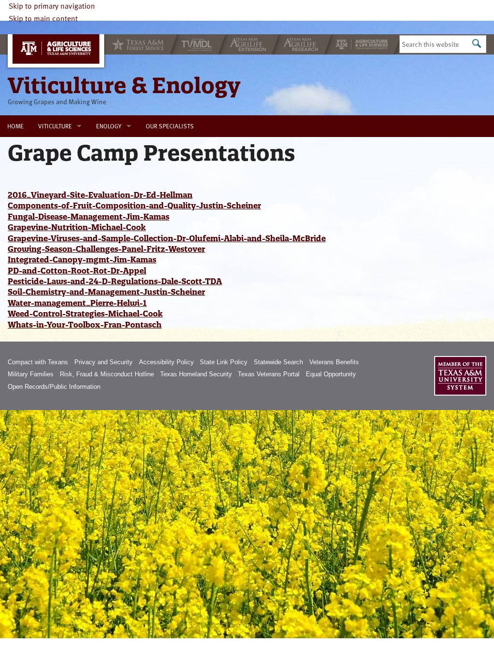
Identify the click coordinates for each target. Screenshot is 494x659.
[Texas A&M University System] (460, 376)
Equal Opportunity (331, 374)
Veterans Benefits (334, 362)
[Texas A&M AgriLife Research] (301, 44)
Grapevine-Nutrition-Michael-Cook (77, 227)
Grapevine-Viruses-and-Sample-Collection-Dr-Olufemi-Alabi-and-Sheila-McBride (167, 238)
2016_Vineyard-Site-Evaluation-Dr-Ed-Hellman (100, 195)
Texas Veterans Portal (269, 374)
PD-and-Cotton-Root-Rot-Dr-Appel (77, 270)
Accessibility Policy (166, 362)
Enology (109, 126)
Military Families (31, 374)
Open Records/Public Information (54, 386)
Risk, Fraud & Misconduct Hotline (107, 374)
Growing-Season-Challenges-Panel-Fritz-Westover (106, 249)
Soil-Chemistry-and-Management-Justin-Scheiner (106, 292)
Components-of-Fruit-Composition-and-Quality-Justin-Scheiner (134, 205)
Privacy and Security (103, 362)
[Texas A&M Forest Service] (137, 44)
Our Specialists (170, 126)
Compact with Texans (38, 362)
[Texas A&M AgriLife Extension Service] (248, 44)
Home (15, 126)
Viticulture (55, 126)
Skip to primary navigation (52, 6)
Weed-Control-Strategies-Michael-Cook (85, 313)
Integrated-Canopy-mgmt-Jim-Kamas (82, 259)
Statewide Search (278, 362)
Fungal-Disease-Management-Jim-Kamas (88, 216)
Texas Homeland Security (196, 374)
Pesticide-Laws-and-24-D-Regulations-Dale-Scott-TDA (115, 281)
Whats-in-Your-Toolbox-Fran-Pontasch (85, 325)
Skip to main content (43, 18)
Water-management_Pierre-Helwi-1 (77, 303)
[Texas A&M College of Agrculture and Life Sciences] (363, 44)
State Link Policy (223, 362)
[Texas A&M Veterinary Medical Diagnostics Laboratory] (198, 44)
